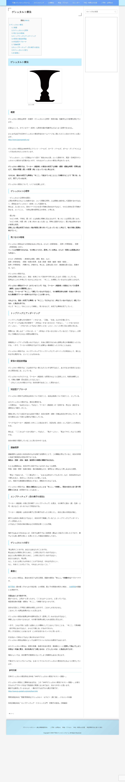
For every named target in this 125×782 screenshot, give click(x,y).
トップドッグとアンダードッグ (24, 36)
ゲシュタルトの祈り (20, 50)
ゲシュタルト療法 (16, 25)
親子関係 (11, 587)
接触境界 (16, 44)
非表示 (27, 20)
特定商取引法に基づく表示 (94, 727)
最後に (16, 53)
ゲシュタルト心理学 (20, 30)
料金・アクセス (66, 727)
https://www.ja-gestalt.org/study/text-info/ (23, 691)
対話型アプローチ (19, 42)
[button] (115, 12)
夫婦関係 (72, 587)
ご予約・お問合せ (55, 727)
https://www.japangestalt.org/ (18, 140)
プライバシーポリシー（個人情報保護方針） (35, 727)
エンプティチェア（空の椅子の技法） (26, 47)
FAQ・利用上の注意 (79, 727)
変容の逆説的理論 (19, 39)
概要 (14, 27)
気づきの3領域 (18, 33)
